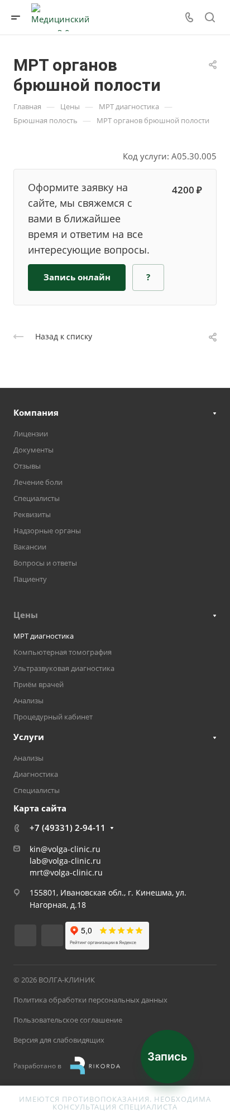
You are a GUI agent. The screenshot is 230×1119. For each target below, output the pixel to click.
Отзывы (27, 466)
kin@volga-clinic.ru (65, 849)
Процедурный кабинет (53, 717)
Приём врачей (38, 684)
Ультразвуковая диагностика (63, 668)
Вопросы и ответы (45, 563)
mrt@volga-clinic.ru (66, 872)
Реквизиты (32, 514)
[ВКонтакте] (25, 935)
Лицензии (30, 434)
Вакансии (29, 547)
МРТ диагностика (43, 636)
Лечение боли (38, 482)
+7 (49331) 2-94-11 (68, 827)
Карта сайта (39, 808)
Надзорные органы (47, 531)
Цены (25, 614)
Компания (36, 412)
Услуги (28, 736)
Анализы (28, 700)
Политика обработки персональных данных (90, 1000)
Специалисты (36, 498)
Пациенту (30, 579)
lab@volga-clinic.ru (65, 860)
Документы (33, 450)
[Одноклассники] (52, 935)
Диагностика (35, 774)
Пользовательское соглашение (67, 1020)
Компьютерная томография (62, 652)
